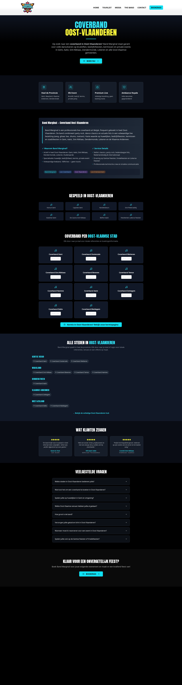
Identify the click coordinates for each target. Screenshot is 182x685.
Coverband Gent (41, 361)
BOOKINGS (156, 7)
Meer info (56, 259)
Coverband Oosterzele (60, 361)
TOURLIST (107, 7)
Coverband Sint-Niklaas (43, 372)
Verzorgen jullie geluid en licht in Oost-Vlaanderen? (75, 522)
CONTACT (141, 7)
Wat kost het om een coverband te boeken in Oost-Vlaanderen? (80, 490)
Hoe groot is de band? (63, 514)
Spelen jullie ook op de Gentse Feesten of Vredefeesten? (77, 539)
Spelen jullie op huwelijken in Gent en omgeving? (74, 498)
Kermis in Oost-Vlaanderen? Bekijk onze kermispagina (92, 324)
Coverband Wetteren (80, 361)
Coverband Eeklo (41, 406)
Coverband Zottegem (42, 395)
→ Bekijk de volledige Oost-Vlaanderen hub (91, 413)
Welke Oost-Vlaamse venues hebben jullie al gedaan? (76, 506)
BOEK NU (91, 61)
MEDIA (118, 7)
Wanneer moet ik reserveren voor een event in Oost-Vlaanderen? (81, 531)
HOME (96, 7)
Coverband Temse (82, 372)
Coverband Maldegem (60, 406)
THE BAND (129, 7)
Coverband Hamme (101, 372)
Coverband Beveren (64, 372)
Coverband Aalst (41, 383)
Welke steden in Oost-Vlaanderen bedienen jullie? (74, 481)
